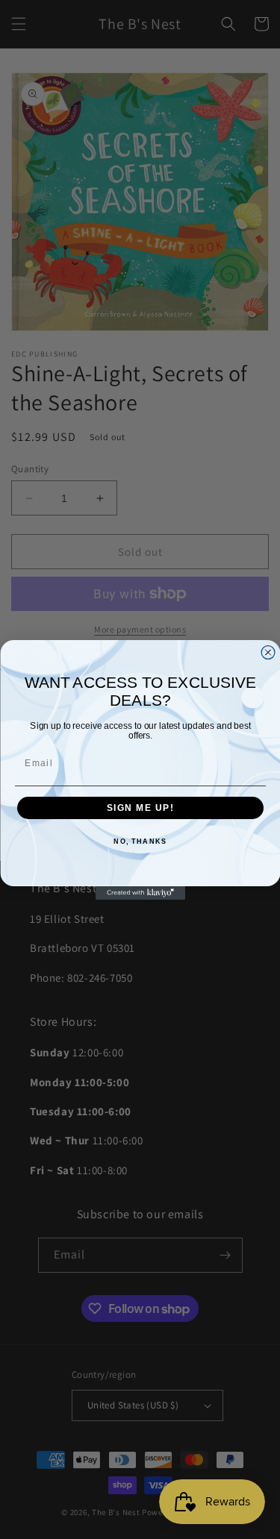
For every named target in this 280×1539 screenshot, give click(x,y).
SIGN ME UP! (140, 807)
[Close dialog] (268, 652)
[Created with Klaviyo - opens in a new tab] (140, 893)
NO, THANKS (140, 842)
